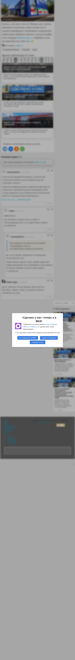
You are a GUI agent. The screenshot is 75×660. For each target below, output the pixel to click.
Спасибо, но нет (37, 342)
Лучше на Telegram (49, 338)
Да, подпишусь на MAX (27, 338)
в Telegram (33, 326)
